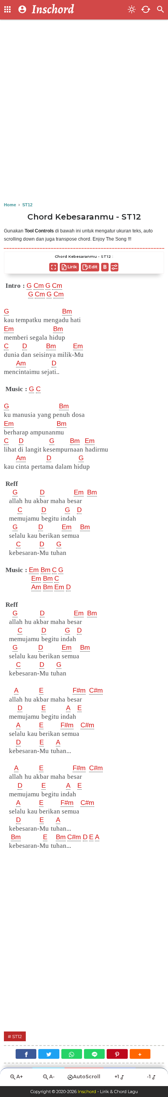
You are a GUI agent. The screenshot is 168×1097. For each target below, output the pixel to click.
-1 (149, 1076)
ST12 (17, 1036)
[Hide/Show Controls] (114, 267)
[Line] (94, 1054)
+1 (116, 1076)
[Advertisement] (84, 111)
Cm (39, 285)
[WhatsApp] (71, 1054)
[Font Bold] (105, 267)
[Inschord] (77, 10)
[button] (140, 1054)
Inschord (87, 1091)
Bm (67, 311)
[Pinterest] (117, 1054)
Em (9, 329)
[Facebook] (26, 1054)
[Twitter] (48, 1054)
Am (21, 363)
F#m (79, 690)
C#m (96, 690)
